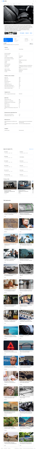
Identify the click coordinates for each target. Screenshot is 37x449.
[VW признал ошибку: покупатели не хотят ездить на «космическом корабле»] (26, 409)
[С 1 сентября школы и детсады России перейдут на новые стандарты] (11, 286)
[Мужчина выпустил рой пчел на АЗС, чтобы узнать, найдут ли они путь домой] (26, 241)
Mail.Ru (2, 448)
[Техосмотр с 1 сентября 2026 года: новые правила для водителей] (11, 256)
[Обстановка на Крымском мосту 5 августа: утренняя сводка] (26, 348)
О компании (5, 448)
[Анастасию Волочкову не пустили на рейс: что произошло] (11, 210)
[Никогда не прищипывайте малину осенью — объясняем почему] (11, 424)
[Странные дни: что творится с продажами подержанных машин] (26, 317)
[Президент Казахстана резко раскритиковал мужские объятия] (11, 363)
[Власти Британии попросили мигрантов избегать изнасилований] (11, 409)
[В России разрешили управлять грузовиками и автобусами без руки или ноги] (26, 439)
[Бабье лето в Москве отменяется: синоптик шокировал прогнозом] (26, 286)
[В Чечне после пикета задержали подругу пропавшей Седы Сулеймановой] (11, 393)
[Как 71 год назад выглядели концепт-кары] (26, 393)
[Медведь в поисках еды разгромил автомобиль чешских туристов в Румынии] (26, 256)
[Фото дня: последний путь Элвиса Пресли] (26, 271)
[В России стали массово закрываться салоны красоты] (11, 378)
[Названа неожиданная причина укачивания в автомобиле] (11, 302)
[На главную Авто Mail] (5, 1)
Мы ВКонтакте (17, 448)
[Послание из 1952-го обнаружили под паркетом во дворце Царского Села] (11, 225)
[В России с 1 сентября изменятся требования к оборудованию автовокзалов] (11, 317)
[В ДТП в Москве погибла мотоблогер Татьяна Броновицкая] (11, 348)
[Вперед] (32, 40)
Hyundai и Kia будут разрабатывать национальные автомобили (9, 191)
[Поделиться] (32, 4)
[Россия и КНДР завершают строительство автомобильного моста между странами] (11, 439)
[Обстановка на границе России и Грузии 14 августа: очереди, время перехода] (26, 424)
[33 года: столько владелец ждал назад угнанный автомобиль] (26, 363)
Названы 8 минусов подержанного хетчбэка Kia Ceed (23, 191)
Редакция (21, 448)
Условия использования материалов (28, 448)
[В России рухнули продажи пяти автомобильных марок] (11, 271)
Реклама (9, 448)
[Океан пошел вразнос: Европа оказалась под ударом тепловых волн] (11, 332)
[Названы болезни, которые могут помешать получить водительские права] (26, 302)
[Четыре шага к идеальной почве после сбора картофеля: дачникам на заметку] (26, 378)
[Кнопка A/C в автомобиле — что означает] (26, 332)
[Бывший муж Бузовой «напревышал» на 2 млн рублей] (26, 225)
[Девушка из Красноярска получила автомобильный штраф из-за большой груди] (26, 210)
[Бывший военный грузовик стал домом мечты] (11, 241)
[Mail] (3, 1)
